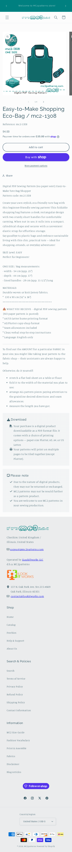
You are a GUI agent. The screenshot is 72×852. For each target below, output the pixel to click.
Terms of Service (16, 678)
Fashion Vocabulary (18, 740)
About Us (12, 648)
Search (11, 670)
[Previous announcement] (6, 6)
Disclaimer (13, 764)
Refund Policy (15, 694)
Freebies (11, 632)
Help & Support (15, 640)
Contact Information (19, 710)
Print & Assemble (16, 748)
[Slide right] (43, 102)
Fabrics (11, 756)
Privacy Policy (15, 686)
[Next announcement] (65, 6)
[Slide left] (28, 102)
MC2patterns (30, 846)
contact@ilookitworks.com (27, 596)
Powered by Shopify (46, 846)
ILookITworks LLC (32, 559)
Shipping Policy (16, 702)
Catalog (11, 624)
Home (10, 616)
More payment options (36, 165)
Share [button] (9, 175)
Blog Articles (14, 772)
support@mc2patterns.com (27, 549)
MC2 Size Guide (16, 732)
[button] (7, 17)
